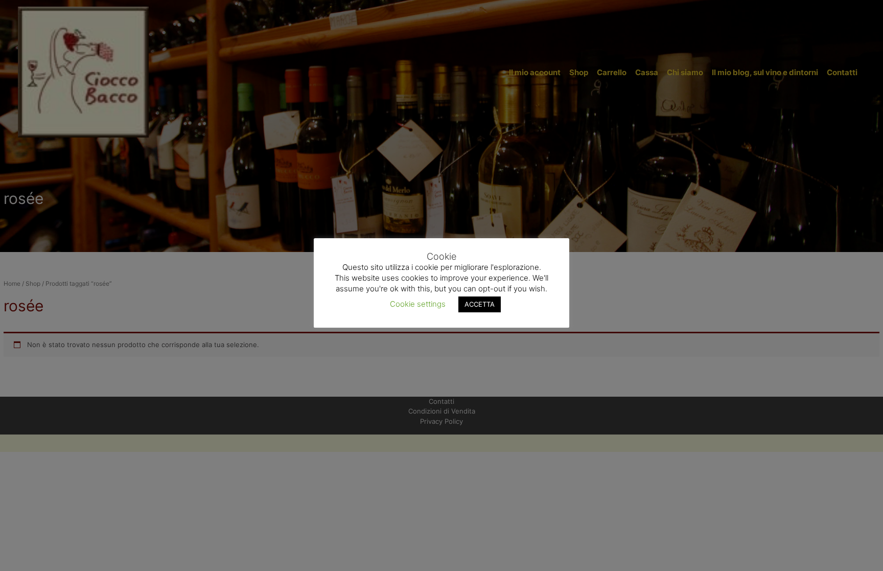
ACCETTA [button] (479, 304)
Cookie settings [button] (418, 304)
